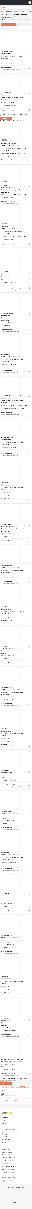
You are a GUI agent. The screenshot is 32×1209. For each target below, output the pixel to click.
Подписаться (5, 118)
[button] (29, 2)
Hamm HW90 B (5, 482)
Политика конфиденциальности (10, 1155)
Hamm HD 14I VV (6, 646)
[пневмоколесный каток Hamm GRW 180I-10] (16, 302)
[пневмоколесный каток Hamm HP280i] (16, 1007)
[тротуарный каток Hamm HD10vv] (16, 261)
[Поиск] (29, 7)
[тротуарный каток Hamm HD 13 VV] (16, 800)
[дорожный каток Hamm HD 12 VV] (16, 718)
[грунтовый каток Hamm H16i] (16, 174)
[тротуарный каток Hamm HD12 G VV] (16, 40)
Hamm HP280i (5, 1018)
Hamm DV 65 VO (6, 354)
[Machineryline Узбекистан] (10, 2)
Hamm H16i (4, 185)
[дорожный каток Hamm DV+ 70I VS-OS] (16, 676)
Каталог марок (6, 1163)
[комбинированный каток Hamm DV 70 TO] (16, 513)
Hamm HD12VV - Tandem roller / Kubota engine (15, 395)
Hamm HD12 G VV (6, 51)
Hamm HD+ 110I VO (7, 437)
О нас (3, 1120)
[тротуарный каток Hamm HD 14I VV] (16, 635)
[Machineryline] (2, 11)
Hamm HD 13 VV (6, 811)
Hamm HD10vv (5, 272)
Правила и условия (7, 1152)
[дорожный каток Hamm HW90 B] (16, 472)
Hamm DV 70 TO (6, 524)
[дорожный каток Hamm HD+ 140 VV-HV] (16, 842)
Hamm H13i (4, 226)
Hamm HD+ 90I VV (6, 565)
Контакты (4, 1126)
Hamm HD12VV (5, 770)
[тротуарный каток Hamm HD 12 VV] (16, 596)
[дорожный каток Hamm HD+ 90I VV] (16, 555)
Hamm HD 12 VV (6, 606)
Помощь (4, 1123)
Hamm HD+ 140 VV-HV (7, 852)
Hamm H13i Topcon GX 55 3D (9, 143)
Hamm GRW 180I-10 (7, 313)
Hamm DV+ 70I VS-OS (7, 687)
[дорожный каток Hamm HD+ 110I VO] (16, 427)
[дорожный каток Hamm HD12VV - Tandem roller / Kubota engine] (16, 385)
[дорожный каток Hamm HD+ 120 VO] (16, 883)
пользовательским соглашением (21, 122)
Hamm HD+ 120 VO (6, 894)
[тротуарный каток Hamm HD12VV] (16, 759)
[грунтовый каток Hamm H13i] (16, 216)
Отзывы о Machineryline (8, 1160)
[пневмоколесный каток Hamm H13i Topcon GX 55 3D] (16, 133)
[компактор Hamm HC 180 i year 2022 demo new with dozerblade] (16, 1049)
